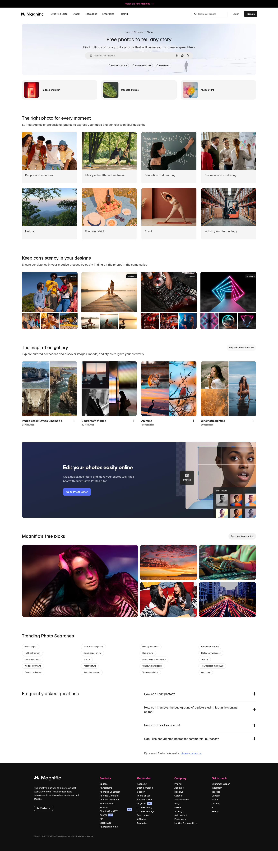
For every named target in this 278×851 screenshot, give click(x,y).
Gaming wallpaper (150, 646)
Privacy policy (144, 799)
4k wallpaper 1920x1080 (212, 666)
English (43, 808)
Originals (144, 803)
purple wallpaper (143, 65)
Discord (215, 803)
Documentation (145, 787)
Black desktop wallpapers (154, 659)
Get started (144, 778)
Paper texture (89, 666)
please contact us (191, 753)
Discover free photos (242, 536)
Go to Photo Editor (77, 491)
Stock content (107, 803)
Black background (91, 672)
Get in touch (219, 778)
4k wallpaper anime (92, 653)
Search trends (181, 799)
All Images (138, 32)
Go (29, 610)
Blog (176, 803)
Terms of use (143, 795)
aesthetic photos (119, 65)
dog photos (164, 65)
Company (180, 778)
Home (127, 32)
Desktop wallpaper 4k (93, 646)
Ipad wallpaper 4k (33, 659)
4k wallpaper (30, 646)
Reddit (215, 811)
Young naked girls (150, 672)
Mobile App (105, 822)
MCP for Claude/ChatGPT (115, 809)
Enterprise (142, 823)
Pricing (124, 14)
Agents (106, 815)
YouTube (216, 791)
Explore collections (239, 347)
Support (141, 791)
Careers (178, 795)
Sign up (251, 14)
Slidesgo (178, 811)
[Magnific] (47, 778)
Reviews (178, 791)
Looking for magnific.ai (185, 823)
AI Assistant (106, 787)
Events (177, 807)
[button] (43, 808)
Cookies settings (145, 811)
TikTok (215, 799)
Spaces (103, 783)
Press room (180, 819)
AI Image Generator (110, 791)
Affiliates (141, 819)
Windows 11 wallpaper (152, 666)
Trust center (143, 815)
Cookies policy (144, 807)
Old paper (205, 672)
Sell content (180, 815)
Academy (142, 783)
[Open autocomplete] (89, 55)
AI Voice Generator (109, 799)
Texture (204, 659)
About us (179, 787)
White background (33, 666)
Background (147, 653)
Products (105, 778)
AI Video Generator (109, 795)
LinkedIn (216, 795)
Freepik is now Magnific (137, 3)
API (101, 818)
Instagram (217, 787)
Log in (236, 14)
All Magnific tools (109, 826)
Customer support (221, 783)
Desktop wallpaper (33, 672)
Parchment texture (210, 646)
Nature (86, 659)
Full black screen (32, 653)
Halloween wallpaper (210, 653)
